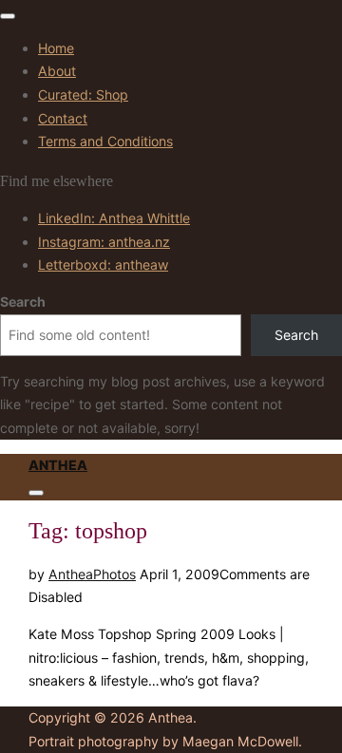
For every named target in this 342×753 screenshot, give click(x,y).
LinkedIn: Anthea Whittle (114, 218)
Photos (114, 574)
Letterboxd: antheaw (103, 264)
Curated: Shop (83, 94)
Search (23, 301)
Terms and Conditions (105, 141)
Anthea (57, 465)
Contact (62, 118)
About (57, 71)
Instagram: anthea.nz (104, 242)
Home (56, 48)
